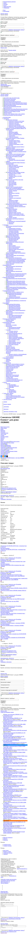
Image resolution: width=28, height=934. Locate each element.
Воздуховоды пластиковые (15, 316)
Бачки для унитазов (13, 165)
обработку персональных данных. (16, 29)
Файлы (2, 453)
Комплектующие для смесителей (16, 126)
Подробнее (18, 557)
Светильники (12, 135)
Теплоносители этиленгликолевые (17, 260)
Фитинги (8, 353)
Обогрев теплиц (10, 368)
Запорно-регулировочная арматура (14, 333)
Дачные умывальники (11, 372)
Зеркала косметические (14, 202)
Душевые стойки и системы (15, 176)
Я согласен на (13, 29)
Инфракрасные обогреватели (13, 366)
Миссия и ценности (7, 837)
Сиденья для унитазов (14, 167)
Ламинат (8, 359)
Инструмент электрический (12, 375)
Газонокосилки (9, 370)
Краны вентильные (13, 336)
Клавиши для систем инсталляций (17, 160)
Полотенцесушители (22, 204)
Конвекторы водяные (14, 234)
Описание (3, 446)
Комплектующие (13, 184)
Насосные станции (20, 282)
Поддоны (11, 145)
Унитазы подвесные (13, 169)
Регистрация (6, 11)
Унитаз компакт (12, 168)
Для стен (8, 388)
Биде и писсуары (19, 179)
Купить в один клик (16, 918)
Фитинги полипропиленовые (15, 355)
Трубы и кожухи (10, 356)
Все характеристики (5, 468)
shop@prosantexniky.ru (6, 85)
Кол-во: (3, 490)
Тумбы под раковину (13, 136)
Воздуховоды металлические (15, 315)
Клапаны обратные (13, 334)
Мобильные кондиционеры (15, 294)
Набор (2, 444)
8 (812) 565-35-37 (4, 892)
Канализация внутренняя (14, 327)
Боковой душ (12, 177)
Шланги (11, 178)
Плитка (10, 112)
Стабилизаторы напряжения (12, 381)
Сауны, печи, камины (20, 113)
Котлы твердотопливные (14, 246)
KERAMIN (11, 387)
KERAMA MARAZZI (14, 386)
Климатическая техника (21, 104)
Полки (10, 194)
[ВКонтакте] (1, 456)
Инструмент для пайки (11, 325)
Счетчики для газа (13, 332)
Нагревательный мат (13, 239)
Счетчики (8, 329)
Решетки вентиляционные (15, 317)
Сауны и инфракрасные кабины (13, 395)
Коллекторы (9, 345)
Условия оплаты (7, 844)
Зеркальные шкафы (13, 132)
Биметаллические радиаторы (15, 229)
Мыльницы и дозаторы (14, 193)
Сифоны (8, 161)
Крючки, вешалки (13, 190)
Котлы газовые (12, 245)
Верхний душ (12, 174)
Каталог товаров (4, 94)
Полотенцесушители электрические (17, 206)
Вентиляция (13, 105)
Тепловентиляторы (20, 261)
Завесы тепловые (10, 263)
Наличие (3, 452)
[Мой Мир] (5, 456)
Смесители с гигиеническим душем (17, 127)
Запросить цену (12, 488)
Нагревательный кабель (14, 238)
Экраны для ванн (13, 217)
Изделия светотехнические (9, 318)
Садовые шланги (19, 365)
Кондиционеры (18, 293)
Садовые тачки (9, 377)
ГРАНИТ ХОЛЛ (12, 392)
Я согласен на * (13, 917)
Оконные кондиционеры (14, 296)
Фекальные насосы (20, 281)
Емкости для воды (20, 364)
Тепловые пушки (19, 262)
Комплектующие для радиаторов (16, 233)
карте (2, 498)
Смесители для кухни (14, 123)
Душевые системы (20, 172)
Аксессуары (11, 180)
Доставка (5, 4)
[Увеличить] (12, 457)
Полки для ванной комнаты (15, 134)
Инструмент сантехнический (13, 349)
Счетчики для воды (13, 331)
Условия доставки (7, 845)
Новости (5, 838)
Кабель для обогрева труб (12, 367)
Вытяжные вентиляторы (14, 306)
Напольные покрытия (20, 110)
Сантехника (13, 99)
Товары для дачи (16, 111)
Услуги (5, 5)
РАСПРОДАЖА (16, 98)
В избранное (3, 560)
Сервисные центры (7, 852)
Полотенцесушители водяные (16, 205)
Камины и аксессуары (11, 398)
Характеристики (4, 447)
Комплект (3, 445)
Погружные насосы (21, 287)
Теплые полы (17, 237)
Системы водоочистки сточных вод (14, 379)
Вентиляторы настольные (15, 307)
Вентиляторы (17, 304)
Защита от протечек (10, 348)
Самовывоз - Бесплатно (6, 499)
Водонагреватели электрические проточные (16, 273)
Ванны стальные (12, 210)
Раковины (11, 223)
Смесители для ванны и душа (15, 122)
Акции (4, 2)
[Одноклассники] (3, 456)
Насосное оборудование (21, 102)
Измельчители (9, 373)
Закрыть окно (4, 47)
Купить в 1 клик (13, 489)
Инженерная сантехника (21, 109)
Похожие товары (4, 451)
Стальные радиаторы (13, 231)
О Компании (6, 7)
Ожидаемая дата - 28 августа (7, 495)
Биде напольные (12, 183)
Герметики (8, 323)
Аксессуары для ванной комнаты (13, 188)
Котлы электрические (14, 248)
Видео (2, 455)
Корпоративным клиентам (9, 1)
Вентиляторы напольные (14, 305)
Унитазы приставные (14, 171)
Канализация (9, 326)
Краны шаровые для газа (14, 343)
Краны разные (12, 340)
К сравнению (11, 559)
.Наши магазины (7, 6)
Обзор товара (4, 442)
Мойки (10, 152)
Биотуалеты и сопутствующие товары (15, 155)
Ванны (12, 207)
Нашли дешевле (12, 491)
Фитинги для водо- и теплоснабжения (17, 354)
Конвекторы (16, 235)
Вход (4, 10)
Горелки (11, 244)
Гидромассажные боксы (14, 140)
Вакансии (5, 840)
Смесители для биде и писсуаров (16, 121)
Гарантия (5, 854)
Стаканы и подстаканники (15, 198)
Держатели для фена (13, 200)
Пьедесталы (11, 222)
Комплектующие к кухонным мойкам (17, 151)
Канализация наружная (14, 328)
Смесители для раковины (14, 124)
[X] (7, 456)
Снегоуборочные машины (12, 378)
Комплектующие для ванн (15, 212)
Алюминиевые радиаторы (15, 228)
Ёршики (11, 191)
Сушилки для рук (19, 292)
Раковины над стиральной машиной (17, 221)
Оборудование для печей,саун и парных (15, 397)
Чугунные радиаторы (14, 232)
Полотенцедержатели (14, 195)
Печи (11, 394)
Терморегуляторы (13, 240)
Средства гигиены (17, 115)
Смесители (15, 119)
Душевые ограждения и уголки (16, 144)
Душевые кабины (13, 143)
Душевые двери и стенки (14, 141)
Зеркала (10, 130)
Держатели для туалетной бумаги (16, 189)
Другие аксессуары (13, 201)
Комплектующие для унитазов (16, 166)
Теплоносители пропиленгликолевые (17, 259)
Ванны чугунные (13, 211)
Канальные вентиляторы (14, 309)
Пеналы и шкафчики (13, 133)
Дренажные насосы (20, 283)
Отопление (12, 100)
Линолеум (8, 360)
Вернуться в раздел (5, 441)
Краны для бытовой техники (15, 337)
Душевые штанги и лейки (15, 173)
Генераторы (8, 371)
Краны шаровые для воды (15, 342)
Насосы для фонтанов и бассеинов (16, 289)
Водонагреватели (17, 101)
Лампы (12, 320)
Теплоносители (18, 257)
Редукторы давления (13, 344)
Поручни (11, 196)
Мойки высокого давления (12, 376)
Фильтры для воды (10, 347)
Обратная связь (4, 891)
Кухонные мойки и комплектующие (14, 150)
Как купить (6, 850)
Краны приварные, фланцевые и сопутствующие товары (16, 339)
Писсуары (11, 185)
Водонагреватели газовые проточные (14, 276)
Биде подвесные (12, 182)
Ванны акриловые (13, 209)
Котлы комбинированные (15, 251)
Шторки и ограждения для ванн (16, 213)
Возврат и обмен (7, 851)
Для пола (8, 383)
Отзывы (2, 450)
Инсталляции (12, 158)
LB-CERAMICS (12, 384)
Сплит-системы (12, 295)
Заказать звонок (4, 13)
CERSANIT (11, 389)
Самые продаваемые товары (7, 712)
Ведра (10, 199)
